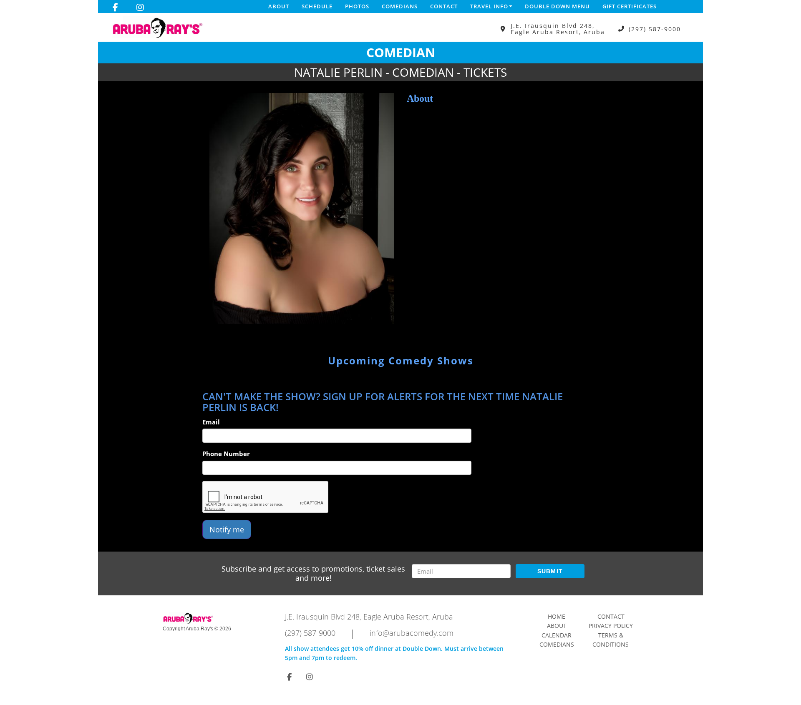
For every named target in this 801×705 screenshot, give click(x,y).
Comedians (400, 6)
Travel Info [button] (489, 6)
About (278, 6)
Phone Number (226, 453)
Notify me (226, 529)
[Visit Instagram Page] (140, 7)
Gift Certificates (629, 6)
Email (211, 422)
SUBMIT (550, 571)
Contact (444, 6)
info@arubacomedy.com (411, 633)
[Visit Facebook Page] (115, 7)
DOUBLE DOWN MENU (557, 6)
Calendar (557, 635)
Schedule (317, 6)
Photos (357, 6)
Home (556, 616)
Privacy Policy (611, 626)
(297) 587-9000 (655, 29)
